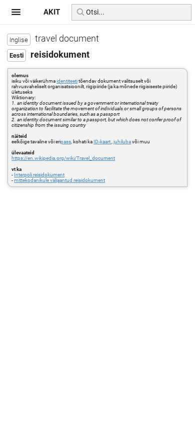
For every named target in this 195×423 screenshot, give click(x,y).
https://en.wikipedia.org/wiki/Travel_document (63, 158)
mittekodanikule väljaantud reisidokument (59, 180)
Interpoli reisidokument (39, 174)
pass (65, 141)
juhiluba (122, 141)
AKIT (52, 12)
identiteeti (67, 81)
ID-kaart (103, 141)
